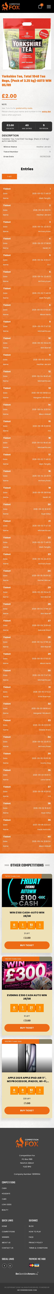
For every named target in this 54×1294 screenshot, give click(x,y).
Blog (31, 1226)
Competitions (8, 1231)
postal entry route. (24, 108)
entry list (46, 111)
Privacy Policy (36, 1242)
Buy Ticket (27, 945)
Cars (4, 1199)
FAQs (31, 1237)
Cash (4, 1188)
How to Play (35, 1231)
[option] (27, 43)
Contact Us (7, 1248)
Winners (5, 1237)
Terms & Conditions (38, 1248)
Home (4, 1226)
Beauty (5, 1210)
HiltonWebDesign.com (27, 1290)
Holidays (6, 1193)
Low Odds (6, 1204)
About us (6, 1242)
